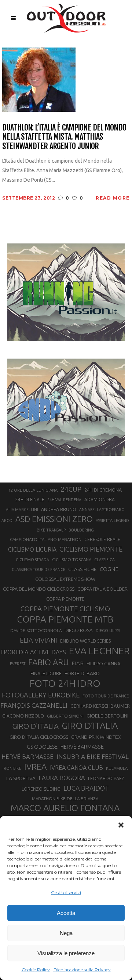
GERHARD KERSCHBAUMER (100, 706)
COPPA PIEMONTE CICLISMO (65, 609)
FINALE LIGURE (46, 673)
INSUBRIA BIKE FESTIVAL (92, 756)
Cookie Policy (36, 969)
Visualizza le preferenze (66, 953)
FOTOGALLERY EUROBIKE (41, 695)
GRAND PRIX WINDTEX (96, 737)
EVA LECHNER (99, 650)
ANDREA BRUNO (58, 509)
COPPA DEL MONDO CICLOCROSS (38, 588)
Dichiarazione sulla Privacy (82, 969)
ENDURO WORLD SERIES (85, 641)
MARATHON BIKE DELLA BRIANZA (65, 798)
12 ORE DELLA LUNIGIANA (33, 490)
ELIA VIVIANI (38, 640)
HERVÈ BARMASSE (82, 747)
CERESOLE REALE (102, 539)
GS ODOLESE (42, 746)
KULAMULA (117, 768)
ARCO (6, 520)
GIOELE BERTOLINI (107, 716)
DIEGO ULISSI (108, 630)
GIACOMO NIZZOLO (23, 716)
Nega (66, 933)
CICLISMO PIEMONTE (90, 549)
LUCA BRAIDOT (86, 788)
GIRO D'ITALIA (35, 726)
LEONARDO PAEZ (106, 778)
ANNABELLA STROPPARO (102, 509)
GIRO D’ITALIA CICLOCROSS (39, 736)
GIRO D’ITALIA (90, 725)
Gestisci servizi (66, 892)
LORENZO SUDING (41, 788)
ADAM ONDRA (99, 499)
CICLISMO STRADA (32, 559)
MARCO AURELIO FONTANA (65, 808)
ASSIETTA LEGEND (112, 520)
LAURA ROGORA (61, 777)
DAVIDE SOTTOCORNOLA (36, 630)
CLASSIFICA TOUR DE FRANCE (38, 569)
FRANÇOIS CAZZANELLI (33, 705)
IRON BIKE (12, 768)
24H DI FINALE (29, 499)
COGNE (109, 569)
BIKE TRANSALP (51, 530)
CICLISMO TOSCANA (71, 559)
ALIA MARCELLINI (22, 509)
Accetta (66, 913)
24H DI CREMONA (103, 489)
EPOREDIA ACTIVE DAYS (33, 652)
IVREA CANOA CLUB (76, 767)
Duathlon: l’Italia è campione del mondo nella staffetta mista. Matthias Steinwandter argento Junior (64, 137)
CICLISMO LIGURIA (32, 549)
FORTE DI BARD (82, 673)
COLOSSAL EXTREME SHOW (65, 579)
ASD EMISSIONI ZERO (54, 518)
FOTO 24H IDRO (65, 683)
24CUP (70, 489)
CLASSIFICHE (82, 569)
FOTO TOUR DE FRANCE (105, 696)
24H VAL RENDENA (64, 499)
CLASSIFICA (104, 559)
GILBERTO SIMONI (65, 716)
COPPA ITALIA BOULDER (102, 588)
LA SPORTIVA (21, 778)
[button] (121, 825)
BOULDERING (81, 530)
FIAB (78, 663)
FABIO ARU (48, 662)
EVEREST (17, 664)
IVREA (35, 766)
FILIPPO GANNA (104, 663)
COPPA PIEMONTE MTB (65, 619)
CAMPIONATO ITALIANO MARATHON (45, 539)
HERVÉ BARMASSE (27, 756)
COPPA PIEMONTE (65, 598)
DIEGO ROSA (79, 630)
